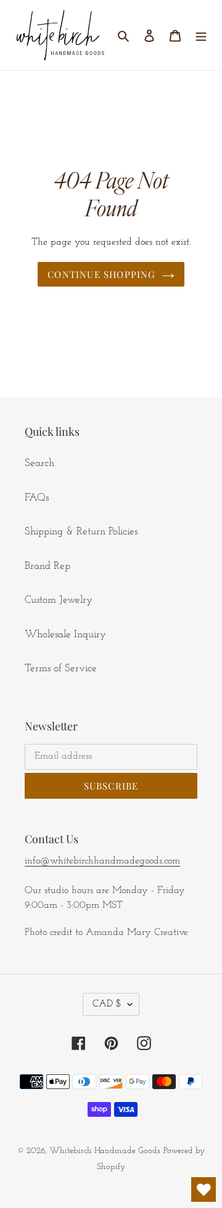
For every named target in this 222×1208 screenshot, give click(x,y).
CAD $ (106, 1004)
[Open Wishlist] (203, 1189)
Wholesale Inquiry (65, 634)
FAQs (37, 497)
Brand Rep (47, 566)
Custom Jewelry (58, 600)
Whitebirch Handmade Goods (104, 1151)
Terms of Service (61, 668)
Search (39, 463)
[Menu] (201, 35)
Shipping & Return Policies (81, 531)
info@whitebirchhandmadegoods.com (102, 861)
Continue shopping (101, 274)
